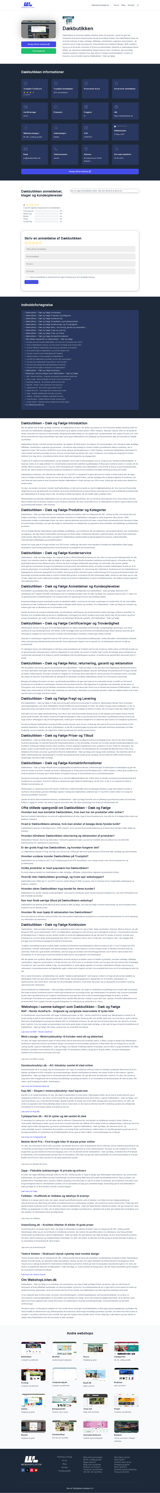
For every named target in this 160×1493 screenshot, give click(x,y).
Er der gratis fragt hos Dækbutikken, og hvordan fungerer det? (48, 350)
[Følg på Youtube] (36, 1470)
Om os (116, 5)
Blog (123, 5)
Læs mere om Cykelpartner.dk (33, 1137)
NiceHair (56, 1357)
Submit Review (32, 282)
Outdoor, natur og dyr (60, 1412)
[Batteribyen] (33, 1348)
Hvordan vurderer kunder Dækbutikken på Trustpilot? (45, 353)
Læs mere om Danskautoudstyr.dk (35, 1086)
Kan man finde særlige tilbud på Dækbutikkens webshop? (46, 365)
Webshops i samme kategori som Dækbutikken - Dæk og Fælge (52, 373)
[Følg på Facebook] (23, 1470)
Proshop (24, 1383)
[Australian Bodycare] (95, 1426)
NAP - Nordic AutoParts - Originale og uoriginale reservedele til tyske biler (52, 376)
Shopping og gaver (90, 1360)
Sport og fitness (120, 1386)
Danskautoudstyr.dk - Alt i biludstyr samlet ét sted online (46, 382)
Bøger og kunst (88, 1386)
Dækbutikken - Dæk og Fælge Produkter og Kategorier (48, 315)
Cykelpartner (119, 1357)
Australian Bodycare (92, 1435)
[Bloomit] (33, 1426)
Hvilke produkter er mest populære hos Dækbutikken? (45, 356)
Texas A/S (87, 1409)
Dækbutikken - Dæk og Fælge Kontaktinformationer (47, 336)
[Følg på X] (27, 1470)
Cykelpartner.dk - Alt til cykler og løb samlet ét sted (44, 388)
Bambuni (118, 1435)
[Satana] (33, 1400)
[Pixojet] (126, 1400)
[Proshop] (33, 1374)
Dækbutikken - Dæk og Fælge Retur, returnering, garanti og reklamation (55, 327)
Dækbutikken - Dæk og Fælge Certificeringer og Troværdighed (51, 324)
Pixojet (117, 1409)
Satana (24, 1409)
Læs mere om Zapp (29, 1191)
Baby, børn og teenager (92, 1457)
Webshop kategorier (100, 5)
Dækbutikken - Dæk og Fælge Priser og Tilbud (45, 333)
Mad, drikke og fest (122, 1457)
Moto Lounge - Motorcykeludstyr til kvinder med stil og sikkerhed (49, 379)
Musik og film (119, 1460)
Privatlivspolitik (64, 1471)
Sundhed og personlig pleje (62, 1360)
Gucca (86, 1357)
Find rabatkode (38, 51)
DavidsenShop (58, 1434)
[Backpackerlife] (64, 1400)
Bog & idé (87, 1383)
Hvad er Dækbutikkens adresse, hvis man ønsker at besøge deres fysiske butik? (54, 345)
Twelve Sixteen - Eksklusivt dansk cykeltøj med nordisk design (48, 402)
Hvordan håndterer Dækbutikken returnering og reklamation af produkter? (52, 348)
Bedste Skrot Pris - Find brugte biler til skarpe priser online (46, 390)
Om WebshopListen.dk (35, 405)
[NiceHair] (64, 1348)
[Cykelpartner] (126, 1348)
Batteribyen (26, 1357)
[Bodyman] (126, 1374)
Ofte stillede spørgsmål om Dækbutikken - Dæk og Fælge (49, 339)
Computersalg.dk (59, 1382)
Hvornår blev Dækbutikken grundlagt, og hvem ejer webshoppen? (49, 359)
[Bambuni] (126, 1426)
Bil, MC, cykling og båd (122, 1360)
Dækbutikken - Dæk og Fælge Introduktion (43, 312)
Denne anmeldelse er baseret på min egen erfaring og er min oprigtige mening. (62, 277)
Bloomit (24, 1435)
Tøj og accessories (121, 1438)
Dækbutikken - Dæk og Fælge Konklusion (43, 370)
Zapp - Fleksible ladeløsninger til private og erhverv (44, 393)
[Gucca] (95, 1348)
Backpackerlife (58, 1409)
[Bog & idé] (95, 1374)
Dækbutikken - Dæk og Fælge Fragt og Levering (45, 330)
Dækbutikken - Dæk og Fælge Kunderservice (44, 318)
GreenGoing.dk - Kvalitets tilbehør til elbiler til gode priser (46, 399)
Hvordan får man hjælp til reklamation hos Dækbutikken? (46, 367)
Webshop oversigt (64, 1457)
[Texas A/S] (95, 1400)
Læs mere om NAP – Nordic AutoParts (36, 1032)
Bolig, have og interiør (91, 1412)
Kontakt (131, 5)
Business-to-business (92, 1467)
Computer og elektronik (29, 1360)
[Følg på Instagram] (31, 1470)
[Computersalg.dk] (64, 1374)
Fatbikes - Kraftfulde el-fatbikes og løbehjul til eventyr (45, 396)
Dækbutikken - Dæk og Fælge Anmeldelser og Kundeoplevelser (52, 321)
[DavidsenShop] (64, 1426)
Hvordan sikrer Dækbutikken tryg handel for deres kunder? (47, 362)
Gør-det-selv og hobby (60, 1438)
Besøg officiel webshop (37, 44)
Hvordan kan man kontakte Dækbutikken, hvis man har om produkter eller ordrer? (54, 342)
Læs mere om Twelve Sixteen (33, 1274)
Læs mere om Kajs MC (30, 1111)
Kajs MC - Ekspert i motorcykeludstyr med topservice (45, 385)
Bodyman (118, 1382)
